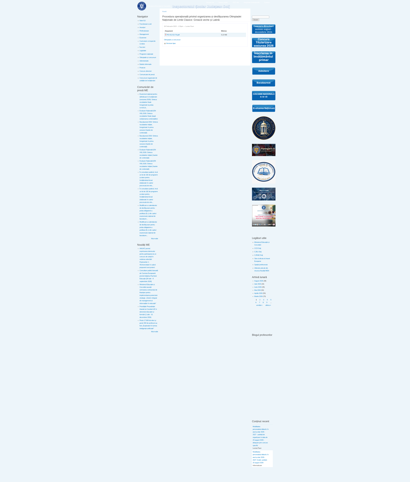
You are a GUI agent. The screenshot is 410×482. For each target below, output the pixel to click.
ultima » (268, 305)
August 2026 (258, 281)
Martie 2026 (258, 296)
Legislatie (143, 50)
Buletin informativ (146, 64)
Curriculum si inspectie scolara (147, 42)
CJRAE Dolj (258, 255)
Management (144, 34)
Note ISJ (143, 20)
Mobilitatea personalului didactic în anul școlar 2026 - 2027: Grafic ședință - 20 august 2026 (261, 457)
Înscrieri (142, 47)
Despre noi (210, 2)
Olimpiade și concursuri (148, 57)
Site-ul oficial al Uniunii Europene (262, 260)
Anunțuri (142, 27)
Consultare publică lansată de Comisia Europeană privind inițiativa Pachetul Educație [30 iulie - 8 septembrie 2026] (149, 276)
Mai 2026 (257, 290)
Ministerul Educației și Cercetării (261, 243)
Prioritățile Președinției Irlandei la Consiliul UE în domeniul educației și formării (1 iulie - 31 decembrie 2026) (148, 312)
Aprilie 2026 (258, 293)
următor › (259, 305)
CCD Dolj (257, 248)
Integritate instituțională (251, 2)
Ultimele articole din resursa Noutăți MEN (261, 269)
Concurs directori (146, 71)
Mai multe (154, 238)
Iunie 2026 (257, 287)
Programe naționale (146, 54)
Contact (267, 2)
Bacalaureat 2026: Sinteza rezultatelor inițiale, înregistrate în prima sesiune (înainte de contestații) (149, 127)
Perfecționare (144, 31)
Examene (143, 38)
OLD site (236, 2)
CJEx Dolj (257, 252)
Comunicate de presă (147, 74)
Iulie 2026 (257, 284)
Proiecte (142, 68)
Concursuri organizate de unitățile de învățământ (148, 79)
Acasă (164, 11)
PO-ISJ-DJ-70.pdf (173, 35)
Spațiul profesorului (261, 265)
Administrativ (144, 61)
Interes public (223, 2)
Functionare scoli (145, 24)
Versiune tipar (171, 43)
